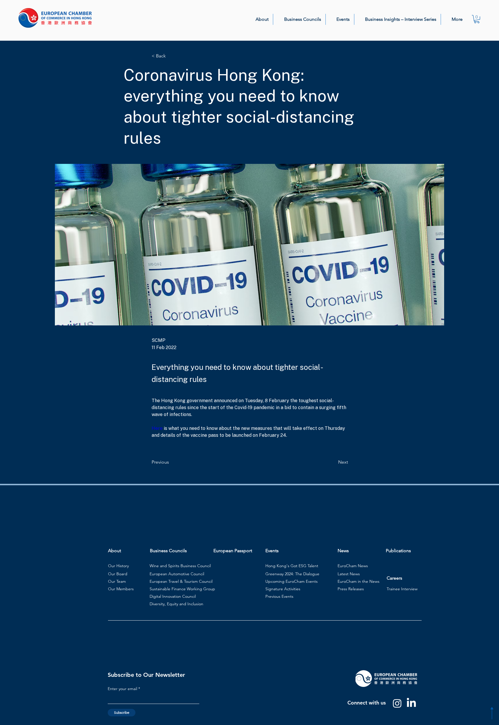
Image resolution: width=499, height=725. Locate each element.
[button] (259, 19)
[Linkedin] (411, 703)
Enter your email (122, 689)
